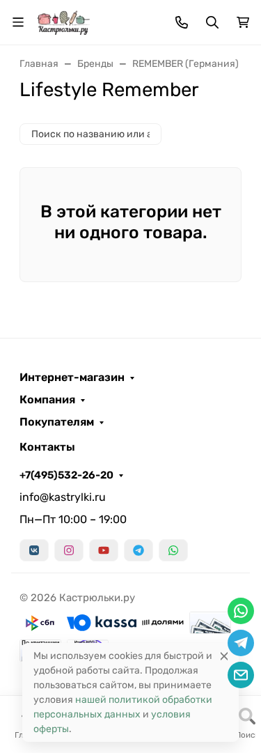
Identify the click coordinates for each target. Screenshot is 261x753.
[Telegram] (138, 550)
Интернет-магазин (72, 377)
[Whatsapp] (173, 550)
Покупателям (56, 422)
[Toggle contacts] (181, 22)
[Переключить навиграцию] (18, 22)
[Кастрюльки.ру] (63, 21)
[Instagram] (69, 550)
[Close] (224, 656)
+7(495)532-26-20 (66, 475)
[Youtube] (103, 550)
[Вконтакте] (34, 550)
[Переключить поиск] (212, 22)
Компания (47, 399)
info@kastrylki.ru (62, 497)
